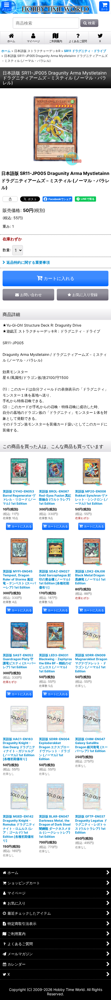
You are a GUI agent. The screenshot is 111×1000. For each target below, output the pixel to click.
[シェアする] (10, 199)
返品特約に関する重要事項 (28, 262)
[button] (6, 6)
